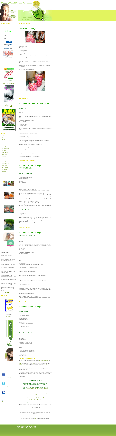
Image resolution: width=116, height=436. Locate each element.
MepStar (38, 397)
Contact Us (13, 17)
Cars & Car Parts (5, 167)
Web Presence (42, 399)
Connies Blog (22, 393)
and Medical (46, 364)
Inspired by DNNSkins (21, 427)
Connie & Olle (4, 173)
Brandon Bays (4, 154)
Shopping (3, 141)
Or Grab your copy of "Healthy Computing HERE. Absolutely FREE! (8, 105)
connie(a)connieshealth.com (31, 388)
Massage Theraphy (5, 161)
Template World (33, 427)
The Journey (4, 156)
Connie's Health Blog (5, 146)
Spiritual (20, 363)
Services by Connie (5, 148)
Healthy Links (4, 165)
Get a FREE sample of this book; (9, 83)
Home (12, 10)
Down (38, 399)
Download (3, 139)
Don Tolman (4, 150)
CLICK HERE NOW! (8, 292)
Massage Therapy (33, 397)
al (35, 418)
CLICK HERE (8, 316)
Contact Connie (4, 143)
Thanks (35, 399)
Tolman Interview (5, 152)
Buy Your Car (4, 171)
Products (13, 15)
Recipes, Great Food (5, 163)
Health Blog (13, 13)
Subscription (13, 18)
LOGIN (3, 135)
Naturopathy (27, 397)
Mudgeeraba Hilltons (29, 399)
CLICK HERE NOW (8, 362)
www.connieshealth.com (43, 360)
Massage (12, 12)
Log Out (3, 137)
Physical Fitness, (22, 364)
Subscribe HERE (5, 144)
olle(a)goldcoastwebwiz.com (42, 388)
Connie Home (21, 390)
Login (34, 426)
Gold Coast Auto (5, 169)
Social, (33, 363)
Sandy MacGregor (5, 158)
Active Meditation (5, 159)
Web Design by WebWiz (6, 176)
